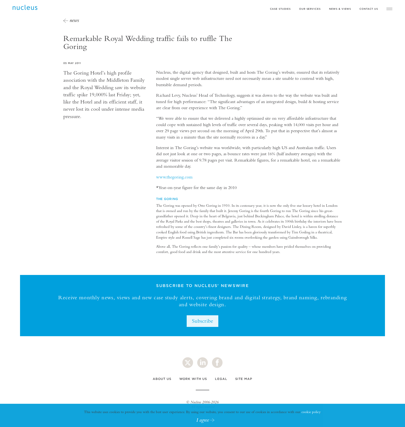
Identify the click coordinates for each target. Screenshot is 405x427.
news (74, 20)
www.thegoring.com (174, 177)
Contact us (368, 8)
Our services (310, 8)
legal (221, 378)
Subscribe (202, 321)
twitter (187, 362)
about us (162, 378)
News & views (340, 8)
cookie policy (310, 412)
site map (243, 378)
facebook (217, 362)
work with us (193, 378)
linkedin (202, 362)
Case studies (280, 8)
